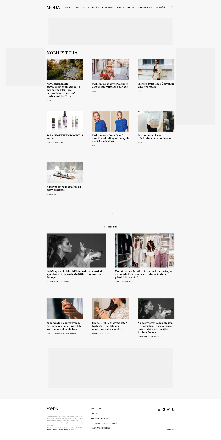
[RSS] (173, 409)
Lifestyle (79, 7)
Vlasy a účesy (104, 333)
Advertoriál (51, 194)
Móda (68, 7)
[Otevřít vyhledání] (172, 7)
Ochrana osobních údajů (104, 423)
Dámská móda (126, 282)
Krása (130, 7)
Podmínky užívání (99, 418)
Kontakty (96, 409)
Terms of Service (64, 429)
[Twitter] (168, 409)
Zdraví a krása (70, 333)
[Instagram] (159, 409)
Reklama (95, 413)
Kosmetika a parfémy (55, 143)
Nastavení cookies (100, 428)
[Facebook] (164, 409)
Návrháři (92, 7)
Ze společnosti (144, 7)
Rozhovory (107, 7)
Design (119, 7)
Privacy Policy (51, 429)
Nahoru (170, 429)
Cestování (160, 7)
